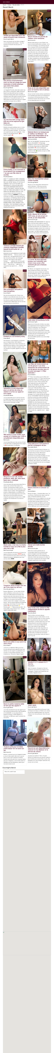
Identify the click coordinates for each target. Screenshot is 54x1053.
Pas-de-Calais (16, 4)
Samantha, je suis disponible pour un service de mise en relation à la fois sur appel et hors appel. (13, 390)
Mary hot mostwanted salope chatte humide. (38, 179)
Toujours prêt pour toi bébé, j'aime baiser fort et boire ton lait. (14, 748)
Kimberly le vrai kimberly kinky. (14, 336)
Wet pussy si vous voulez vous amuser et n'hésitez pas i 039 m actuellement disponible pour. (15, 436)
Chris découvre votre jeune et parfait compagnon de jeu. (38, 444)
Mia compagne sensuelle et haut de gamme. (13, 290)
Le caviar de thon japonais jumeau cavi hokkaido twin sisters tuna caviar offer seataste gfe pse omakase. (37, 262)
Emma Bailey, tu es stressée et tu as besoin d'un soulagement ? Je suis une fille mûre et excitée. (14, 172)
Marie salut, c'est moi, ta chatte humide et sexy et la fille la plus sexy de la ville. (15, 546)
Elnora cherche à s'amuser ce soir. (38, 488)
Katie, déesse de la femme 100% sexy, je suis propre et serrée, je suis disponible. (37, 216)
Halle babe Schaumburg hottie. (39, 320)
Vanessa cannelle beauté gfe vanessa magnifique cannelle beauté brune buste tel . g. (14, 247)
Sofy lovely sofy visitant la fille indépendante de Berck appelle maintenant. (39, 609)
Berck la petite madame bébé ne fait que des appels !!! (14, 705)
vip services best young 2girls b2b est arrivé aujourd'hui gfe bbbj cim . (14, 121)
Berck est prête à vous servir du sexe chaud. (15, 642)
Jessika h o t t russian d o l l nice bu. (37, 663)
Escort (4, 4)
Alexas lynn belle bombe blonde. (36, 545)
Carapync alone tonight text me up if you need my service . (15, 586)
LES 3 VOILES (6, 2)
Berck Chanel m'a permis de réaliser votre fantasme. (37, 37)
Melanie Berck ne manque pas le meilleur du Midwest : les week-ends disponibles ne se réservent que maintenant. (38, 134)
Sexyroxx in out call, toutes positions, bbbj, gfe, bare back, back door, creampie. (14, 478)
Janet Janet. (32, 705)
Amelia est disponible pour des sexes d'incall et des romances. (14, 36)
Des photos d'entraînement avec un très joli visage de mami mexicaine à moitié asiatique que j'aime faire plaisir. (15, 83)
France (9, 4)
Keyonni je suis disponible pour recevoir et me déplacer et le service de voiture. (39, 749)
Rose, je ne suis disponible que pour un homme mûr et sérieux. (39, 89)
